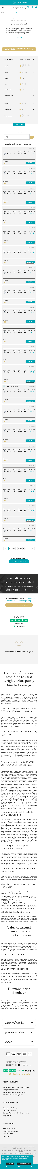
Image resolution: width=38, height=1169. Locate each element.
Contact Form (8, 1134)
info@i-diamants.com (10, 1131)
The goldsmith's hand (10, 1090)
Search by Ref (9, 96)
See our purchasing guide (18, 605)
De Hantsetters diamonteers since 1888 (16, 1087)
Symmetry (8, 109)
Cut (6, 84)
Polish (6, 104)
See (30, 163)
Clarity (6, 78)
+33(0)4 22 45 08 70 (10, 1129)
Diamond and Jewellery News (13, 1095)
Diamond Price (9, 59)
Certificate (8, 90)
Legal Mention (8, 1115)
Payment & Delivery (10, 1108)
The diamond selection (19, 561)
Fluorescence (8, 116)
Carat (6, 66)
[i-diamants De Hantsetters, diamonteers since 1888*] (19, 8)
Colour (7, 72)
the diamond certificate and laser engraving (21, 600)
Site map (6, 1136)
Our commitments (9, 1110)
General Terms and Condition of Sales (16, 1113)
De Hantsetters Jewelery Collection (15, 1092)
